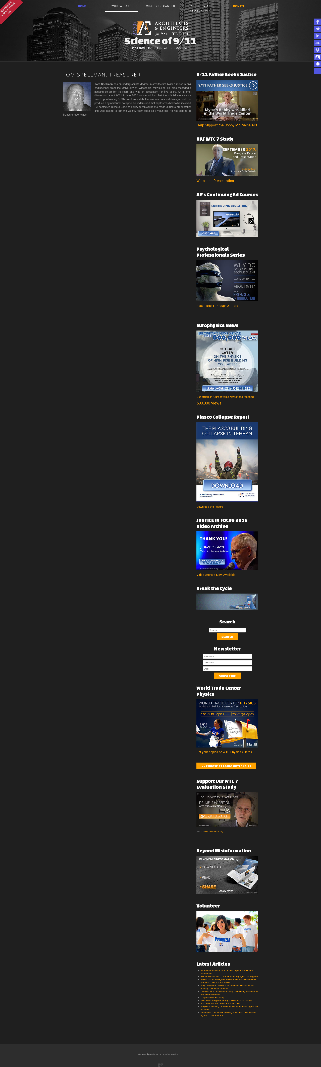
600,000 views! (209, 403)
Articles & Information (200, 7)
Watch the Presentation (215, 181)
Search (227, 636)
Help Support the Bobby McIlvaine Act (226, 125)
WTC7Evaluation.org (213, 831)
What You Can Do (160, 6)
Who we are (121, 6)
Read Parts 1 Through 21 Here (217, 306)
